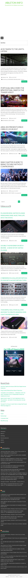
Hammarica (3, 431)
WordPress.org (4, 420)
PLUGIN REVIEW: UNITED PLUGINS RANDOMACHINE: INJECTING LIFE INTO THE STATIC (13, 215)
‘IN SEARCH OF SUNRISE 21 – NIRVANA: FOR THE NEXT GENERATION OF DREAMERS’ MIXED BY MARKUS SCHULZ (13, 394)
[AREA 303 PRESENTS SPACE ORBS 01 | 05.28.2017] (14, 132)
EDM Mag (3, 435)
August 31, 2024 (14, 304)
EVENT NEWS (11, 120)
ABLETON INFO (14, 2)
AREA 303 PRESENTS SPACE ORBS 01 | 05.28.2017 (12, 128)
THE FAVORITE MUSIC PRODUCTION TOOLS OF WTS (13, 514)
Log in (2, 413)
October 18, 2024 (14, 273)
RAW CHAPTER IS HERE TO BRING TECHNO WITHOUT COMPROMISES (12, 164)
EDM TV (2, 433)
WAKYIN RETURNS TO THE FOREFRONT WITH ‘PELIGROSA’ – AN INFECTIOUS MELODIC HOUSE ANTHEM (13, 400)
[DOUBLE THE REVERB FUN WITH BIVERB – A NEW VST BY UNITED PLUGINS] (14, 253)
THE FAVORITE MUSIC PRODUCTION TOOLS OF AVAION (13, 508)
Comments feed (4, 418)
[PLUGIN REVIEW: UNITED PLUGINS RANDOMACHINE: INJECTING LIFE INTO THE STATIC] (14, 220)
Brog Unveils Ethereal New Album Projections (11, 390)
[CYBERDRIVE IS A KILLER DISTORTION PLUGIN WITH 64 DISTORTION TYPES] (14, 283)
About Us (7, 576)
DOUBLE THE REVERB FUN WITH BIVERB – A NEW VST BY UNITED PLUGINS (12, 248)
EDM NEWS (10, 79)
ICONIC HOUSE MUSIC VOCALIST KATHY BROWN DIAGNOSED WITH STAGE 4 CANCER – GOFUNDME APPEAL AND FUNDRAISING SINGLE (12, 478)
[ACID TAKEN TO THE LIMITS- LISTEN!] (14, 54)
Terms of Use (12, 576)
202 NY (2, 440)
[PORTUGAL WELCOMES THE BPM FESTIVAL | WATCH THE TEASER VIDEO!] (14, 95)
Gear (3, 491)
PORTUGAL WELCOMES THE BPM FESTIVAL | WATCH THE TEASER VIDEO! (12, 90)
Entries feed (3, 416)
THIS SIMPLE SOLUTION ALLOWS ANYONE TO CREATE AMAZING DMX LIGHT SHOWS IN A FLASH (13, 312)
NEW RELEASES (17, 79)
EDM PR (2, 442)
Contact (20, 576)
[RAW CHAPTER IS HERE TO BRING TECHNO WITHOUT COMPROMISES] (14, 169)
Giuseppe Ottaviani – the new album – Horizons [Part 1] (12, 481)
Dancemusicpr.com (5, 438)
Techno (22, 79)
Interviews (5, 531)
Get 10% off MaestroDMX (14, 349)
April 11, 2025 (14, 240)
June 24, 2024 (14, 337)
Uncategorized (18, 193)
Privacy (17, 576)
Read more (24, 81)
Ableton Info (5, 77)
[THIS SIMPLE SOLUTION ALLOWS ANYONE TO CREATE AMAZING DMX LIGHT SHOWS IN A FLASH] (14, 317)
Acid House (5, 79)
